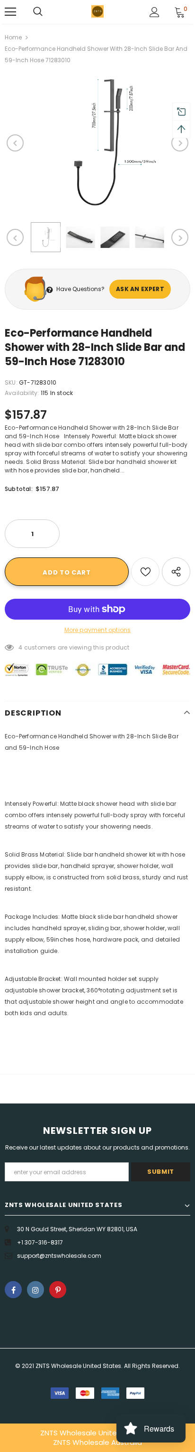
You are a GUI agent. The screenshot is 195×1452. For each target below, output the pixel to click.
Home (13, 37)
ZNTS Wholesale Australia (97, 1442)
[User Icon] (155, 12)
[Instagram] (35, 1289)
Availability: (22, 393)
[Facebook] (13, 1289)
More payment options (97, 630)
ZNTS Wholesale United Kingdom (97, 1433)
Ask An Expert (140, 289)
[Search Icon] (38, 12)
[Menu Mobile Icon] (10, 12)
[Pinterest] (57, 1289)
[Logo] (97, 11)
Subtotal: (19, 489)
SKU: (11, 382)
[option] (97, 143)
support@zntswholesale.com (59, 1256)
